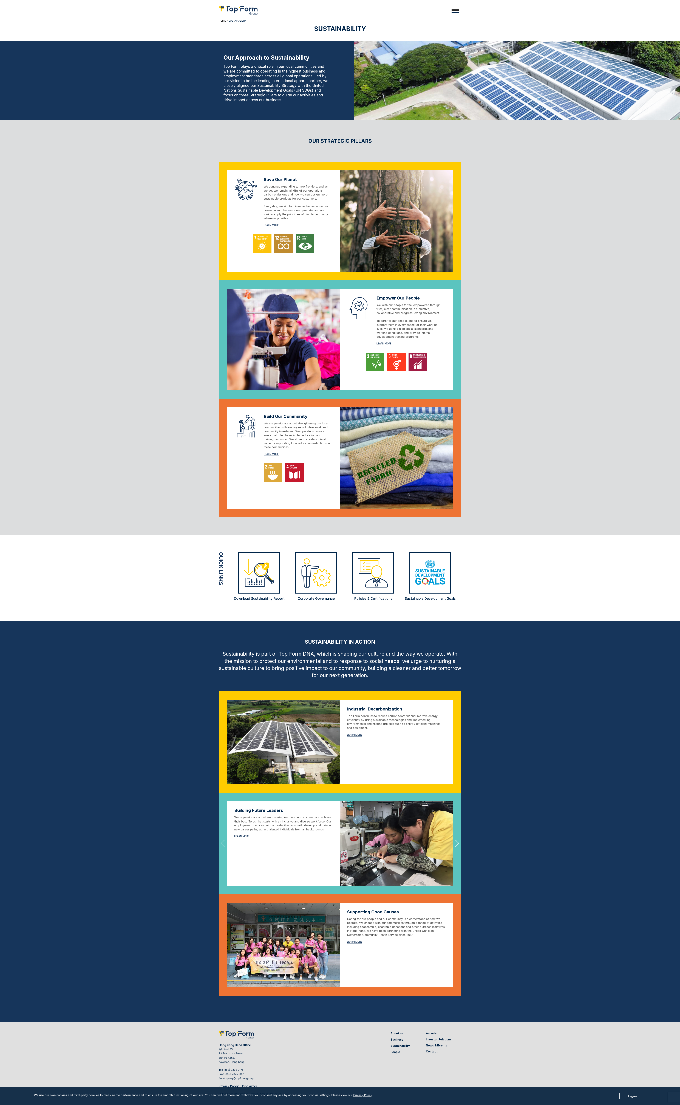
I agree (632, 1096)
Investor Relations (439, 1039)
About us (396, 1033)
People (395, 1052)
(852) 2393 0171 (233, 1069)
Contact (432, 1051)
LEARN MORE (271, 225)
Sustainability (400, 1046)
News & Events (436, 1045)
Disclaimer (249, 1086)
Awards (431, 1033)
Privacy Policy (362, 1095)
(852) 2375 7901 (234, 1073)
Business (396, 1039)
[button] (457, 843)
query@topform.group (240, 1078)
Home (222, 20)
